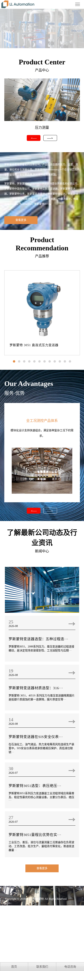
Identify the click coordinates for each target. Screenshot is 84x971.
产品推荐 (42, 256)
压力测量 (42, 128)
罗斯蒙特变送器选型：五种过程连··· (38, 639)
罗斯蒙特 (38, 898)
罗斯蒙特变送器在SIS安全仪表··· (36, 737)
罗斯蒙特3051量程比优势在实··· (35, 835)
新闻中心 (42, 551)
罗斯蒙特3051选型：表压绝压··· (35, 786)
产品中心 (42, 70)
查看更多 (20, 220)
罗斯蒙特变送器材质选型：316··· (36, 688)
